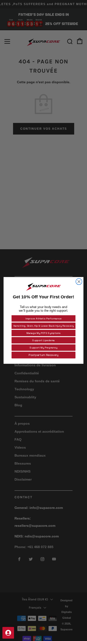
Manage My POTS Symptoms (43, 333)
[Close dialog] (79, 282)
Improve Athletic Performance (43, 318)
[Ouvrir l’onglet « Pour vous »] (8, 633)
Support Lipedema (43, 340)
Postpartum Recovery (43, 355)
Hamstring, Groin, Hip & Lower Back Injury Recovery (43, 325)
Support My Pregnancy (43, 347)
